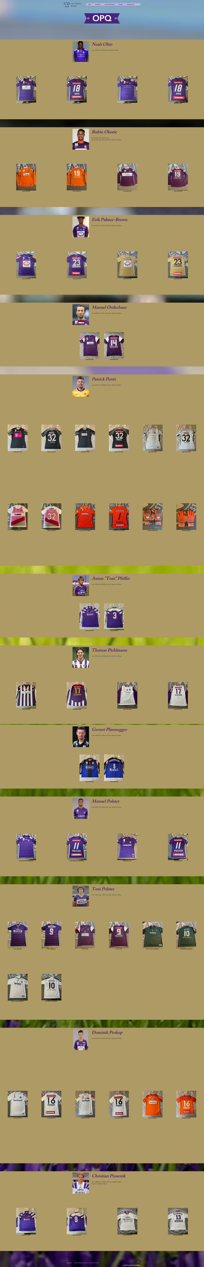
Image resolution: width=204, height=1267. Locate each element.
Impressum (69, 1262)
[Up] (138, 1262)
